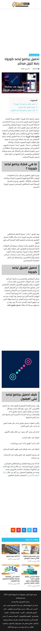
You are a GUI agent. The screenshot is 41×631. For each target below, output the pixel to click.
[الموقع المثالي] (20, 4)
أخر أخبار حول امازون (13, 556)
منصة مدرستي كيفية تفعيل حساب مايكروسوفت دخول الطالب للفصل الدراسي (31, 580)
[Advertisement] (20, 31)
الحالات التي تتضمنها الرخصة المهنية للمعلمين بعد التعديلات (11, 578)
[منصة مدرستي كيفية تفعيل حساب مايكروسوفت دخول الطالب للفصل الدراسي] (30, 570)
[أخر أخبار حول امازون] (11, 549)
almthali (35, 69)
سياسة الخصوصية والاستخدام (20, 602)
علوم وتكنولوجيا (34, 55)
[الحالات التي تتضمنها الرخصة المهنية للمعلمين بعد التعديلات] (11, 570)
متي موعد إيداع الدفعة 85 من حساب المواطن (31, 557)
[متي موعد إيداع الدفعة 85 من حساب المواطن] (30, 549)
